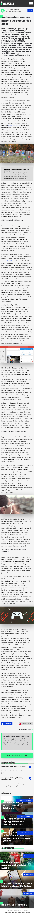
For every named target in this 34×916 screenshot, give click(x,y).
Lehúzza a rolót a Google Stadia (13, 767)
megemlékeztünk (7, 261)
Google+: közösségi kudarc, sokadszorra (12, 779)
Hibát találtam (26, 723)
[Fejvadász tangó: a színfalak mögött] (17, 741)
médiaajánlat (17, 910)
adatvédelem (21, 912)
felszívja (27, 704)
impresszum (10, 910)
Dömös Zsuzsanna (14, 9)
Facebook (8, 723)
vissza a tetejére (25, 729)
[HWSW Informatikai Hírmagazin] (7, 3)
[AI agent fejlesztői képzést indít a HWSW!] (17, 175)
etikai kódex (25, 910)
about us (28, 912)
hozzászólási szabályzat (11, 912)
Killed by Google (14, 125)
